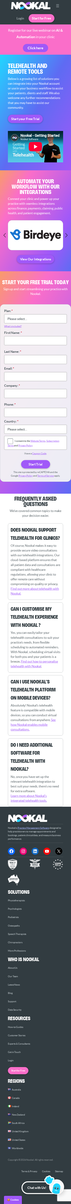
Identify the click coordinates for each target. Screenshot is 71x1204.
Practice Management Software (33, 828)
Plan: (8, 311)
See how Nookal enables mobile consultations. (33, 724)
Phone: (10, 404)
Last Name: (12, 351)
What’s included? (12, 326)
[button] (4, 235)
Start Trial (35, 464)
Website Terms (37, 441)
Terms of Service (45, 475)
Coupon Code (39, 453)
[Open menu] (57, 5)
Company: (12, 385)
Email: (9, 368)
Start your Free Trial (25, 119)
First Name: (13, 332)
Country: (11, 421)
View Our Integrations (35, 259)
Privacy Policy (25, 445)
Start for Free (41, 18)
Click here (35, 48)
